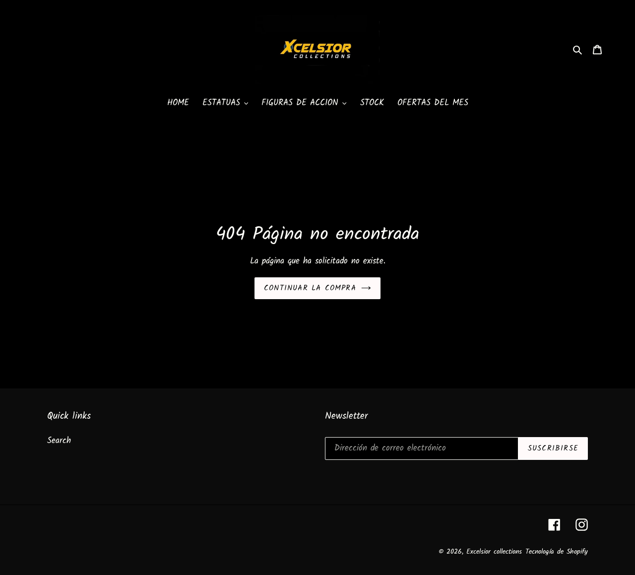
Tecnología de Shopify (556, 551)
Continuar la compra (310, 288)
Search (59, 440)
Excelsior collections (494, 551)
